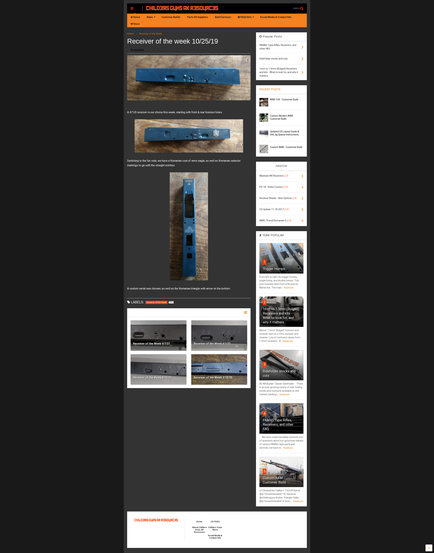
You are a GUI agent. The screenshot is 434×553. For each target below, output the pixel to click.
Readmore (289, 288)
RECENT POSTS (270, 89)
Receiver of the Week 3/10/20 (213, 377)
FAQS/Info (246, 17)
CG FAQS (215, 521)
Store (136, 24)
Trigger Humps (274, 269)
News (150, 17)
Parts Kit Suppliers (197, 17)
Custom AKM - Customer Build (286, 147)
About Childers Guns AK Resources (199, 529)
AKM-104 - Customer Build (284, 99)
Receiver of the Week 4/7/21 (151, 343)
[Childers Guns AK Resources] (182, 9)
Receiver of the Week (150, 33)
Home (136, 17)
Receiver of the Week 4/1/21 (212, 343)
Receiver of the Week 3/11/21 (152, 377)
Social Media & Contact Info (275, 17)
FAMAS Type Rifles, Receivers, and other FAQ (278, 424)
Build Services (223, 17)
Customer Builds (170, 17)
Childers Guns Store (215, 528)
